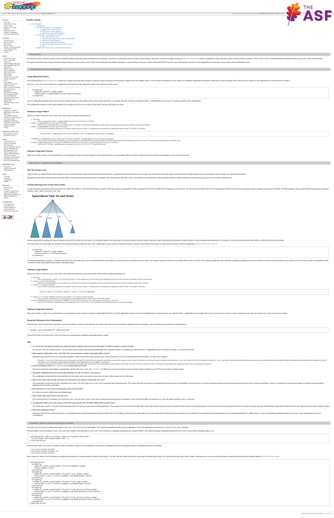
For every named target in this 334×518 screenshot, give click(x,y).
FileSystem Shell (9, 30)
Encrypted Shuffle (9, 119)
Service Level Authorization (12, 47)
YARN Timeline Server (11, 152)
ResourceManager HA (11, 148)
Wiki (232, 13)
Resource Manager (10, 168)
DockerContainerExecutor (12, 160)
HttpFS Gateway (9, 85)
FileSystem (267, 456)
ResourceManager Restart (12, 147)
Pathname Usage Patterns (51, 40)
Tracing (6, 52)
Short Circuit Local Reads (12, 87)
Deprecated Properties (11, 211)
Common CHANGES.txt (11, 191)
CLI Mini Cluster (9, 40)
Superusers (7, 44)
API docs (7, 189)
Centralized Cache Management (10, 90)
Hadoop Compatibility (10, 32)
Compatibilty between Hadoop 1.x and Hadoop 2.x (13, 116)
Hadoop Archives (9, 126)
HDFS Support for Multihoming (9, 100)
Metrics (6, 198)
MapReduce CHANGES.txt (12, 194)
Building (6, 181)
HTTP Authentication (10, 49)
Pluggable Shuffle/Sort (11, 121)
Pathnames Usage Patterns (51, 31)
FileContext (275, 456)
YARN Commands (9, 155)
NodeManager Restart (11, 159)
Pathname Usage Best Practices (53, 33)
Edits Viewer (8, 74)
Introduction (7, 166)
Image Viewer (8, 75)
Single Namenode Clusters (51, 29)
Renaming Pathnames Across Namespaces (57, 44)
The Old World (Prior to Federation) (49, 28)
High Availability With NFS (12, 65)
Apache (5, 13)
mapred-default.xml (10, 207)
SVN (238, 13)
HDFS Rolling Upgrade (11, 94)
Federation (7, 67)
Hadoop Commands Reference (10, 28)
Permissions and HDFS (11, 77)
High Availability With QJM (12, 63)
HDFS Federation (192, 59)
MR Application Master (11, 134)
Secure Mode (8, 45)
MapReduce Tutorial (10, 110)
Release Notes (8, 188)
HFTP (6, 80)
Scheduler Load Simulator (12, 157)
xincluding (95, 369)
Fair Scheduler (8, 145)
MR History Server (10, 135)
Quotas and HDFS (10, 79)
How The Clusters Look (50, 37)
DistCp (6, 127)
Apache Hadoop (248, 13)
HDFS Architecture (10, 72)
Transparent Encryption (11, 97)
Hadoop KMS (8, 50)
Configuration (8, 180)
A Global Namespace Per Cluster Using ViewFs (58, 39)
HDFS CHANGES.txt (10, 193)
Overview (7, 22)
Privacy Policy (328, 513)
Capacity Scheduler (10, 143)
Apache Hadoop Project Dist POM (30, 13)
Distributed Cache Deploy (12, 122)
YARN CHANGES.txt (10, 196)
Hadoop (13, 13)
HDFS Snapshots (9, 70)
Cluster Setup (8, 25)
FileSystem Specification (11, 34)
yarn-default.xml (9, 209)
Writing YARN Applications (12, 153)
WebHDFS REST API (10, 84)
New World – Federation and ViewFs (50, 35)
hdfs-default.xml (9, 206)
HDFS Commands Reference (9, 61)
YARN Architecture (10, 142)
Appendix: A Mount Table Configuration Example (54, 48)
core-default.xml (9, 204)
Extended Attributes (10, 96)
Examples (7, 178)
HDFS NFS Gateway (10, 92)
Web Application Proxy (11, 150)
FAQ (43, 46)
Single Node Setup (9, 24)
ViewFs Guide (8, 68)
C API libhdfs (8, 82)
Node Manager (8, 170)
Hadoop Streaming (10, 124)
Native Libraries (9, 42)
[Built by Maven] (7, 219)
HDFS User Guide (9, 58)
